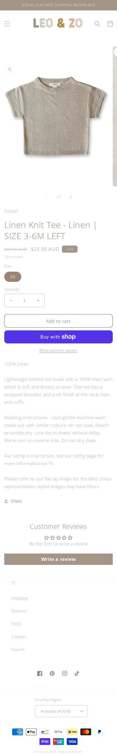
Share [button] (16, 501)
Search (18, 649)
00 (12, 276)
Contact (18, 636)
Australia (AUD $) (56, 711)
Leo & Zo (51, 751)
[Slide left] (46, 197)
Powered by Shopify (70, 751)
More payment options (58, 350)
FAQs (16, 623)
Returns (18, 611)
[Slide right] (71, 197)
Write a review (58, 559)
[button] (7, 24)
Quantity (11, 289)
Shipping (19, 598)
